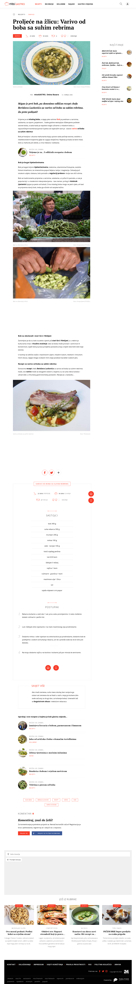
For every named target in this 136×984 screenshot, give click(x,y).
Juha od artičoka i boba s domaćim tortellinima (52, 739)
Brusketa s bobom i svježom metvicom (48, 771)
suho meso (28, 800)
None (31, 756)
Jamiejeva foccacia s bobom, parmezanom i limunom (55, 725)
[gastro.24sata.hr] (14, 4)
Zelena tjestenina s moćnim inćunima (48, 752)
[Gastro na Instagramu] (106, 971)
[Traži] (121, 4)
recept (56, 800)
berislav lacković (43, 800)
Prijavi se (24, 833)
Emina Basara (53, 94)
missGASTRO (39, 94)
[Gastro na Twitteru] (103, 971)
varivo (74, 128)
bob (75, 800)
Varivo (31, 14)
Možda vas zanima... (36, 149)
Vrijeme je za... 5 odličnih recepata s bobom (50, 152)
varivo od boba (51, 805)
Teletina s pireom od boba (42, 784)
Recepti (21, 14)
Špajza (104, 68)
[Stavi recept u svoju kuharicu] (91, 500)
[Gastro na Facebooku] (99, 971)
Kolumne (33, 742)
